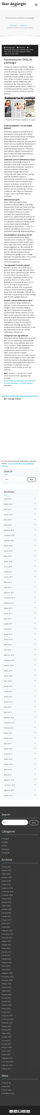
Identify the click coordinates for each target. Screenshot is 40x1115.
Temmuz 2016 (9, 660)
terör (17, 54)
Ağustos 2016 (9, 655)
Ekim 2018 (8, 520)
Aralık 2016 (8, 634)
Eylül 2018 (7, 525)
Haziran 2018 (9, 541)
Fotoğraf (6, 839)
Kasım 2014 (8, 764)
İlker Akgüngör (14, 4)
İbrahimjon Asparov (19, 52)
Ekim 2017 (8, 582)
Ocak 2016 (8, 691)
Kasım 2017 (8, 577)
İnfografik (6, 853)
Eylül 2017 (7, 587)
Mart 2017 (8, 619)
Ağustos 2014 (9, 780)
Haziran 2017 (9, 603)
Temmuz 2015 (9, 723)
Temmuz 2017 (9, 598)
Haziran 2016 (9, 665)
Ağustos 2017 (9, 593)
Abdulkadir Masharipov (12, 50)
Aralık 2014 (8, 759)
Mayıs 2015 (8, 733)
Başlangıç (13, 25)
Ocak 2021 (8, 499)
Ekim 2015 (8, 707)
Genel (5, 846)
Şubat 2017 (8, 624)
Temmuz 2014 (9, 785)
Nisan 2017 (8, 613)
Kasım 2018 (8, 514)
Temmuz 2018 (9, 535)
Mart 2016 (8, 681)
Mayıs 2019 (8, 504)
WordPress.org (8, 1093)
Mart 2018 (8, 556)
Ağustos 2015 (9, 717)
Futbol (5, 842)
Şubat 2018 (8, 561)
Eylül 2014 (7, 775)
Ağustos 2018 (9, 530)
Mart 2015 (8, 743)
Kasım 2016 (8, 639)
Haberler (23, 25)
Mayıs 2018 (8, 546)
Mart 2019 (8, 509)
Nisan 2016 (8, 676)
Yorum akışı (7, 1090)
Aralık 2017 (8, 572)
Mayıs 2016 (8, 671)
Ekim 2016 (8, 645)
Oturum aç (7, 1083)
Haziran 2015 (9, 728)
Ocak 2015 (8, 754)
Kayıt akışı (6, 1086)
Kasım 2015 (8, 702)
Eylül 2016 (7, 650)
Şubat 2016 (8, 686)
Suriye (12, 54)
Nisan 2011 (8, 795)
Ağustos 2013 (9, 790)
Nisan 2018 (8, 551)
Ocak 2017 (8, 629)
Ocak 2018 (8, 567)
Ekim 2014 (8, 769)
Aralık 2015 (8, 697)
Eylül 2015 (7, 712)
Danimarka (25, 50)
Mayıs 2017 (8, 608)
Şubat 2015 (8, 749)
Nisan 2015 (8, 738)
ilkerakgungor (10, 47)
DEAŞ (31, 50)
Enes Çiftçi (7, 52)
